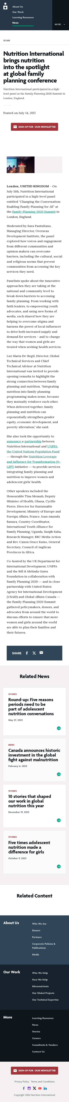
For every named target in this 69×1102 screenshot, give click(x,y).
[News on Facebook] (24, 1088)
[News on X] (34, 1088)
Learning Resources (23, 17)
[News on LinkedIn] (45, 1088)
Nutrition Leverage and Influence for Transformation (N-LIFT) (34, 462)
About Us (17, 6)
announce (14, 441)
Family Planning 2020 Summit (34, 212)
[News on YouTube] (40, 1088)
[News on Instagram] (29, 1088)
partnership (33, 441)
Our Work (18, 12)
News (15, 22)
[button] (60, 24)
